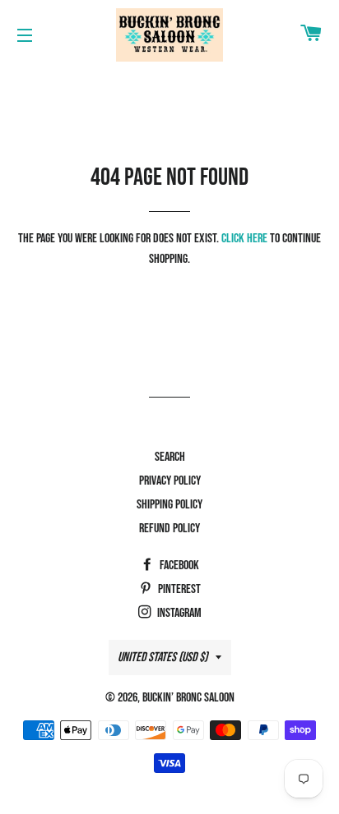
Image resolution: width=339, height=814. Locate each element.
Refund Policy (169, 528)
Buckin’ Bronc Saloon (188, 698)
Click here (244, 238)
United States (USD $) (162, 657)
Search (170, 457)
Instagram (178, 613)
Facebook (178, 565)
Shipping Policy (169, 505)
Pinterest (178, 589)
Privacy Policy (170, 481)
